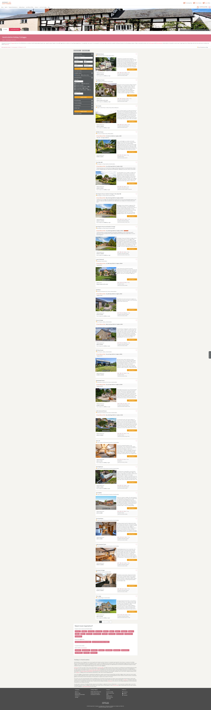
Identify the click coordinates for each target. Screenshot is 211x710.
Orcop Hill (104, 633)
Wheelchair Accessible (79, 85)
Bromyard (77, 631)
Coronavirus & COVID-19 (95, 694)
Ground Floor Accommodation (81, 86)
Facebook (125, 692)
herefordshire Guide (15, 29)
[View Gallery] (105, 65)
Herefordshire (77, 50)
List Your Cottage (43, 7)
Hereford (105, 631)
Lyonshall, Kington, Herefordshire (103, 597)
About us (76, 691)
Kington (111, 631)
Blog (49, 7)
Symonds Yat (78, 636)
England (13, 43)
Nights (85, 60)
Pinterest (125, 695)
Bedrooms (86, 64)
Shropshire (152, 43)
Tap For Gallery (106, 69)
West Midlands (78, 652)
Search (6, 7)
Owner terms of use (110, 693)
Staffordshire (108, 650)
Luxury (90, 89)
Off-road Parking (78, 88)
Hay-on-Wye (98, 631)
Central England (83, 647)
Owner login (108, 698)
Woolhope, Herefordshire (102, 261)
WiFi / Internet (77, 83)
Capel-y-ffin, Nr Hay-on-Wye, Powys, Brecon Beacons (108, 107)
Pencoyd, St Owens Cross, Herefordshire (105, 133)
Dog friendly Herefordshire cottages (82, 641)
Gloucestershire (85, 650)
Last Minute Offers (29, 7)
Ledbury (117, 631)
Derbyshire (77, 650)
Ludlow (76, 633)
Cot (89, 86)
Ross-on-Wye (119, 633)
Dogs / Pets (76, 79)
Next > (109, 621)
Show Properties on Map (203, 47)
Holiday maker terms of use (96, 691)
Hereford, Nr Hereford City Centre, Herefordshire (106, 291)
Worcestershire (159, 43)
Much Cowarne (97, 633)
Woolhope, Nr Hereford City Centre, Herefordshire (107, 382)
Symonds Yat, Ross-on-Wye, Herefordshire (105, 55)
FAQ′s (107, 694)
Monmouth (89, 633)
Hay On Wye (90, 631)
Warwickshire (116, 650)
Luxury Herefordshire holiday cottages (100, 641)
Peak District (93, 652)
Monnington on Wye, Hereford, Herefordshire (106, 164)
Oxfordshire (93, 650)
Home (2, 7)
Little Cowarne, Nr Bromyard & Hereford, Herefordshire (108, 442)
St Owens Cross (128, 633)
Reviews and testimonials (80, 694)
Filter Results (209, 354)
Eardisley (84, 631)
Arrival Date (76, 60)
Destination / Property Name (79, 56)
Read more (7, 44)
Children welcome (86, 83)
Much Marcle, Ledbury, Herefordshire (104, 322)
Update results (83, 68)
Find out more (116, 685)
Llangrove (131, 631)
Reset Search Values (78, 70)
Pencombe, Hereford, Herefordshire (104, 572)
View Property (131, 69)
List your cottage (109, 691)
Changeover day (77, 91)
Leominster (124, 631)
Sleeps (75, 64)
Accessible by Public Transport (80, 89)
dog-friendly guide (86, 686)
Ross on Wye (111, 633)
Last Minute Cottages (203, 6)
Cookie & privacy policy (95, 693)
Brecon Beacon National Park (87, 671)
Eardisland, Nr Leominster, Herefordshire (105, 81)
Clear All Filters (85, 50)
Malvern (82, 633)
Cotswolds (86, 652)
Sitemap (76, 697)
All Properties (77, 75)
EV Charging (86, 88)
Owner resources (109, 697)
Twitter (125, 693)
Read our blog (77, 693)
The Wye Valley (101, 667)
